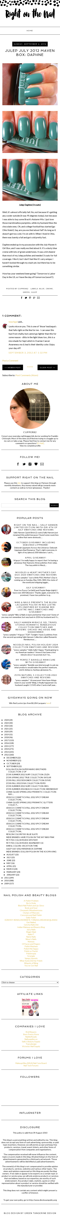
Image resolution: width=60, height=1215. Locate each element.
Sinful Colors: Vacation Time (22, 846)
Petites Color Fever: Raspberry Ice (25, 843)
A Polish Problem (31, 900)
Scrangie (31, 956)
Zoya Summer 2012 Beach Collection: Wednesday (32, 789)
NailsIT (31, 934)
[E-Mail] (40, 443)
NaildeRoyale (31, 1036)
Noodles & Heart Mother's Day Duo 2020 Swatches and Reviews (36, 573)
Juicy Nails (31, 929)
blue (42, 289)
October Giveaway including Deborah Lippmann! (35, 543)
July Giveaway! (36, 587)
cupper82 (30, 432)
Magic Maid (31, 932)
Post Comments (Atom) (26, 375)
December (12, 757)
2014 (6, 749)
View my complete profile (30, 446)
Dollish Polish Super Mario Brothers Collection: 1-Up (26, 770)
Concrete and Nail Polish (31, 915)
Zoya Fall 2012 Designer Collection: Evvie (28, 780)
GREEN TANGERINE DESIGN (40, 1213)
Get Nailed (31, 922)
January (11, 875)
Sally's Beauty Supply (31, 1041)
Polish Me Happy (31, 949)
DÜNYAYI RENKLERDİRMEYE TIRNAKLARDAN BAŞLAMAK (31, 920)
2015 (6, 746)
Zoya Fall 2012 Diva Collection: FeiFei (26, 783)
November (12, 760)
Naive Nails (31, 937)
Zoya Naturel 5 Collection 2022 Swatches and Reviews (36, 676)
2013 (6, 752)
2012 (6, 754)
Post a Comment (10, 360)
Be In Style (31, 903)
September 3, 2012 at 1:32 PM (28, 352)
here (48, 703)
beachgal (13, 321)
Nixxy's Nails (31, 939)
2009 (6, 883)
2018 (6, 737)
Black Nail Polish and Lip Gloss (31, 905)
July (9, 857)
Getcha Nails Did (31, 925)
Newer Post (14, 367)
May (9, 863)
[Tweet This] (26, 299)
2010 (6, 880)
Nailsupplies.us (31, 1039)
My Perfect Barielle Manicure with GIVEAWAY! (36, 661)
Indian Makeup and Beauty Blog (31, 927)
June (9, 860)
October (12, 763)
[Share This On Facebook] (22, 299)
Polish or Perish (31, 951)
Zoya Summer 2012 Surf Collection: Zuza (28, 774)
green (26, 292)
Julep (34, 292)
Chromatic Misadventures (31, 910)
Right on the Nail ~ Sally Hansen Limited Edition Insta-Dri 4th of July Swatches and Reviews (36, 527)
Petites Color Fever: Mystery (22, 840)
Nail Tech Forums (31, 1065)
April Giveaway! (35, 557)
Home (30, 31)
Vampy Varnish (31, 958)
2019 (6, 734)
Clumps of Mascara (31, 912)
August (11, 854)
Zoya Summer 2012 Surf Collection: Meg (27, 786)
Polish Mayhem (31, 946)
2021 (6, 728)
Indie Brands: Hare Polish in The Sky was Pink (30, 837)
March (10, 869)
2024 (6, 720)
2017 (6, 740)
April (10, 866)
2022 (6, 726)
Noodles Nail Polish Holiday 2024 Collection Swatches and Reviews (36, 645)
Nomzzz (31, 941)
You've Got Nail (31, 965)
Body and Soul (31, 908)
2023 (6, 723)
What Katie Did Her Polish (31, 961)
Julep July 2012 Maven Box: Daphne (24, 849)
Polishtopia (31, 953)
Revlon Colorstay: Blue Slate (22, 834)
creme (49, 289)
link (19, 483)
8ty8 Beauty (31, 1032)
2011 (6, 877)
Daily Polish (31, 917)
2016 (6, 743)
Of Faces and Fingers (31, 944)
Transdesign (31, 1044)
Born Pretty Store (31, 1034)
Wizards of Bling (31, 963)
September (12, 766)
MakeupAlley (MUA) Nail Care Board (31, 1063)
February (12, 872)
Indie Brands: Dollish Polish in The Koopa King (31, 851)
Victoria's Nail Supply (31, 1046)
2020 (6, 731)
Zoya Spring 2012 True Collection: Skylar (28, 777)
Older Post (46, 367)
